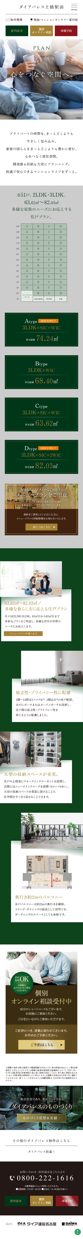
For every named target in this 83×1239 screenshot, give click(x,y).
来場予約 (66, 31)
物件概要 (16, 20)
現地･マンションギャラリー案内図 (55, 20)
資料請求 (17, 31)
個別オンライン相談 (41, 31)
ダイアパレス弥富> (41, 1151)
